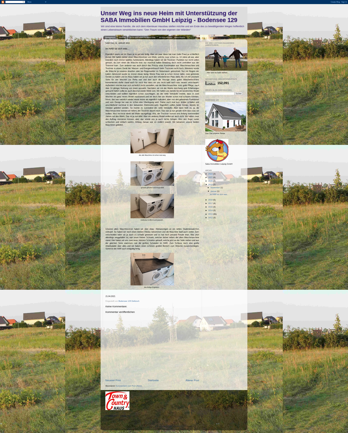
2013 (210, 214)
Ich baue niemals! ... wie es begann (172, 37)
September (215, 188)
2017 (210, 203)
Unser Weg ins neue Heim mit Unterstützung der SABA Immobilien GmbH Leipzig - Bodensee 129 (169, 16)
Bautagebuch (110, 37)
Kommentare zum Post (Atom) (129, 386)
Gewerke (122, 37)
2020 (210, 181)
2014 (210, 210)
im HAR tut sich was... (219, 194)
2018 (210, 200)
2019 (210, 185)
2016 (210, 207)
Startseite (153, 380)
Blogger (188, 426)
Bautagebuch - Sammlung (116, 419)
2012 (210, 218)
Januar (213, 191)
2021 (210, 177)
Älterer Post (192, 380)
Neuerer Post (113, 380)
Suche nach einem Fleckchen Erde (142, 37)
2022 (210, 174)
